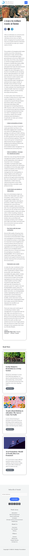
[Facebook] (17, 504)
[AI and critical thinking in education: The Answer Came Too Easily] (14, 402)
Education (14, 512)
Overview (14, 527)
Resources (14, 538)
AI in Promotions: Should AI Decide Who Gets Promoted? (14, 453)
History (14, 530)
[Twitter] (10, 504)
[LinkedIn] (12, 504)
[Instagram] (14, 504)
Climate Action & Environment (14, 519)
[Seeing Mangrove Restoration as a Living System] (14, 357)
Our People (14, 529)
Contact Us (14, 541)
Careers (14, 536)
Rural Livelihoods (14, 516)
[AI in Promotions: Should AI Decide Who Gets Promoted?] (14, 442)
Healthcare (14, 521)
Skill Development (15, 514)
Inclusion (14, 518)
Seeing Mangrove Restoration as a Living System (13, 368)
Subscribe (14, 499)
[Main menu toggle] (26, 2)
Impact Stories (14, 540)
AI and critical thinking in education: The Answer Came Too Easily (14, 413)
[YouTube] (19, 504)
